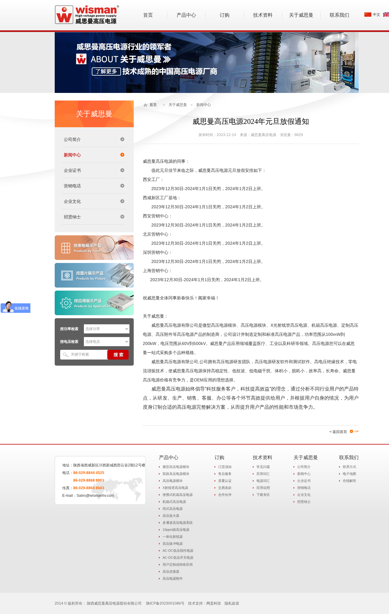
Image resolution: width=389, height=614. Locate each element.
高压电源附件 (173, 578)
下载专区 (263, 494)
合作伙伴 (225, 494)
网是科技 (213, 603)
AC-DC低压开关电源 (178, 557)
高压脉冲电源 (173, 543)
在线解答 (349, 481)
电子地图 (349, 474)
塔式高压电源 (173, 508)
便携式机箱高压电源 (178, 494)
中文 (376, 14)
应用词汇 (263, 474)
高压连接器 (171, 571)
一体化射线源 (173, 536)
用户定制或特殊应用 (178, 564)
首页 (153, 105)
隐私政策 (232, 603)
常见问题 (263, 467)
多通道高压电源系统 (178, 522)
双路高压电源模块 (176, 474)
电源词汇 (263, 481)
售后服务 (225, 474)
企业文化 (72, 201)
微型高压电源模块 (176, 467)
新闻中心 (72, 154)
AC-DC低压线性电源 (178, 550)
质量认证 (225, 481)
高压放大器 (171, 515)
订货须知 (225, 467)
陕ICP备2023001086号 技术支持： (176, 603)
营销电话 (72, 185)
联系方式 (349, 467)
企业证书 (72, 170)
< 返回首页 (338, 432)
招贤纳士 (304, 501)
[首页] (146, 104)
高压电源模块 (173, 481)
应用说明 (263, 487)
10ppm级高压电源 (176, 529)
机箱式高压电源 (174, 501)
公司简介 (72, 139)
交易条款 (225, 487)
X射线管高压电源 (175, 487)
